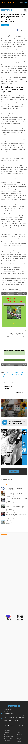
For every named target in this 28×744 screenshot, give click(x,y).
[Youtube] (8, 2)
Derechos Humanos (18, 374)
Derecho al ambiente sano (7, 374)
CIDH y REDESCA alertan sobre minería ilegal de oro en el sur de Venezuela (15, 487)
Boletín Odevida (5, 25)
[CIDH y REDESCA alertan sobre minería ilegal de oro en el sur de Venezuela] (3, 488)
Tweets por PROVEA (6, 479)
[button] (25, 10)
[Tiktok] (11, 2)
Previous (2, 408)
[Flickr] (13, 2)
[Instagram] (6, 2)
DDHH (22, 372)
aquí (20, 289)
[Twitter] (2, 2)
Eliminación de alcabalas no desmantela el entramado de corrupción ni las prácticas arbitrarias (16, 500)
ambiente (8, 372)
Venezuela (8, 376)
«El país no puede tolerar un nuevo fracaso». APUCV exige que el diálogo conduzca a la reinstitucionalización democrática (15, 507)
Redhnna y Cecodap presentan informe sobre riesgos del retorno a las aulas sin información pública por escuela (15, 493)
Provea (3, 376)
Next (26, 408)
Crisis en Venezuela (15, 372)
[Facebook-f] (4, 2)
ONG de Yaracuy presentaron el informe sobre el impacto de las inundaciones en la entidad (16, 522)
